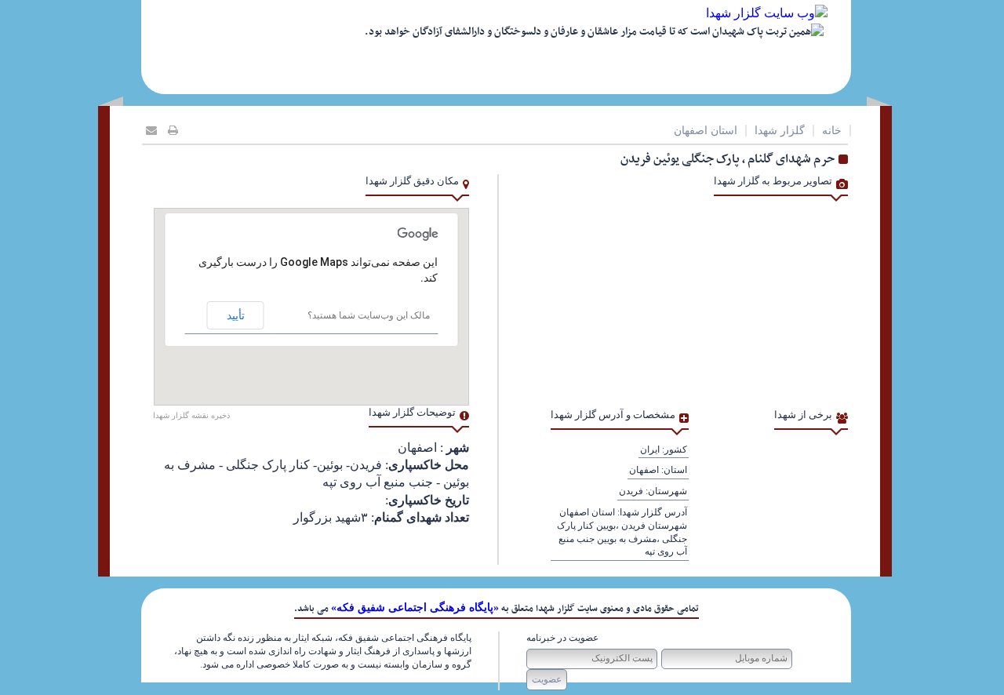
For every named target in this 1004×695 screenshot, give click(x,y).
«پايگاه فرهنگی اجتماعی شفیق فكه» (415, 607)
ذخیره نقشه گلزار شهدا (191, 415)
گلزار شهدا (780, 130)
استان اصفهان (705, 130)
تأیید (236, 315)
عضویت (547, 679)
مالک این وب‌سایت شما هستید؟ (368, 315)
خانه (832, 130)
